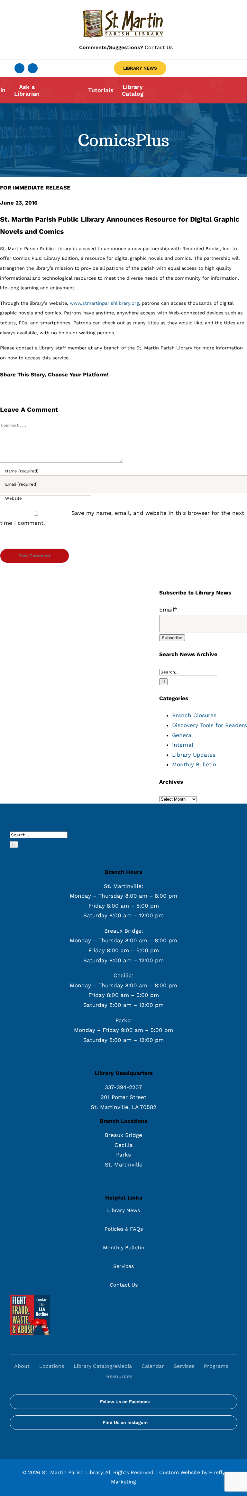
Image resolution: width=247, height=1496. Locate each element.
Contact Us (126, 47)
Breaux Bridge (123, 1135)
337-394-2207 (123, 1087)
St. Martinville (123, 1164)
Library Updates (193, 755)
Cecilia (123, 1145)
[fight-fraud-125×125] (30, 1297)
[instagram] (33, 68)
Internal (182, 745)
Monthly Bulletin (194, 764)
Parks (123, 1154)
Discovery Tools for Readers (209, 725)
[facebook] (19, 68)
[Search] (144, 1376)
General (182, 735)
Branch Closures (194, 715)
